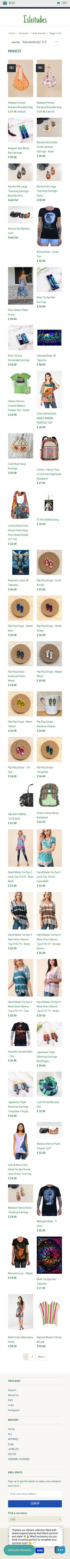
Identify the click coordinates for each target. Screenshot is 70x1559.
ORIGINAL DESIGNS (18, 1459)
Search (12, 1390)
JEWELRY (13, 1449)
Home (11, 1429)
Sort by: (16, 42)
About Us (13, 1395)
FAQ (10, 1400)
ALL (10, 1434)
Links (11, 1405)
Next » (41, 1356)
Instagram (14, 1410)
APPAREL (13, 1439)
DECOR (12, 1454)
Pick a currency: (17, 1513)
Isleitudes (35, 20)
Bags (11, 1444)
